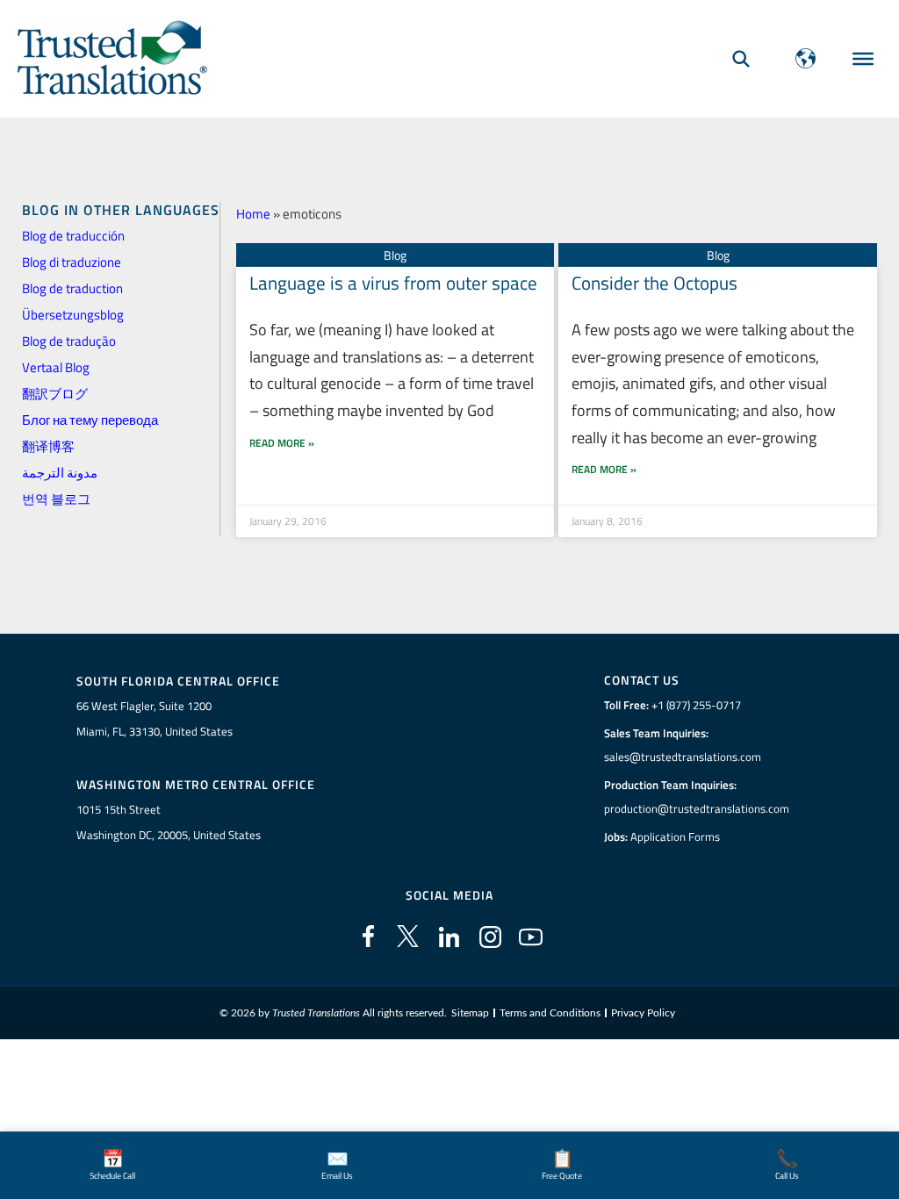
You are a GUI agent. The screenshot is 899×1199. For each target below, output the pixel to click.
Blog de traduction (72, 288)
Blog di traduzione (71, 262)
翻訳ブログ (55, 394)
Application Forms (675, 836)
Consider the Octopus (654, 283)
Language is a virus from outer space (393, 283)
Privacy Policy (643, 1013)
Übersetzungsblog (73, 315)
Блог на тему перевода (90, 420)
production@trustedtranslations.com (696, 808)
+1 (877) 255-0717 (696, 705)
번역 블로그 (56, 499)
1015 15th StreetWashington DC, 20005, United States (168, 822)
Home (253, 214)
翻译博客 (48, 446)
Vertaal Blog (56, 367)
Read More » (281, 442)
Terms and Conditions (550, 1013)
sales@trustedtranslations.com (682, 756)
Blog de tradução (69, 341)
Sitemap (470, 1013)
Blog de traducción (73, 236)
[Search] (741, 58)
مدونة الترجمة (59, 473)
